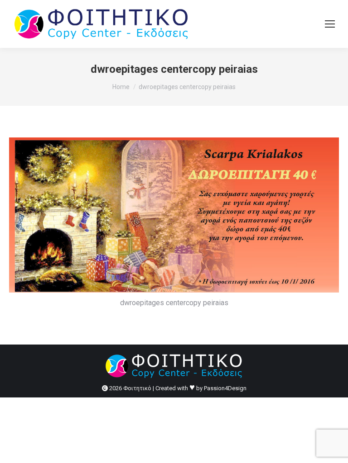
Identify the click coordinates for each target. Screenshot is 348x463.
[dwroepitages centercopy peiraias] (174, 215)
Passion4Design (225, 388)
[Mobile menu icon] (330, 24)
